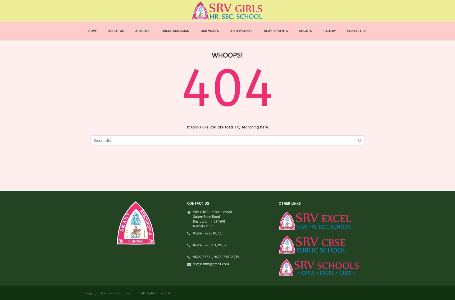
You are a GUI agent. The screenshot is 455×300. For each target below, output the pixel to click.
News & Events (276, 31)
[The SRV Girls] (227, 10)
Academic (142, 31)
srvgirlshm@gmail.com (211, 264)
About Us (116, 31)
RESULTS (305, 31)
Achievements (241, 31)
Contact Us (357, 31)
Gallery (329, 31)
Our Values (210, 31)
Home (92, 31)
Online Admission (175, 31)
